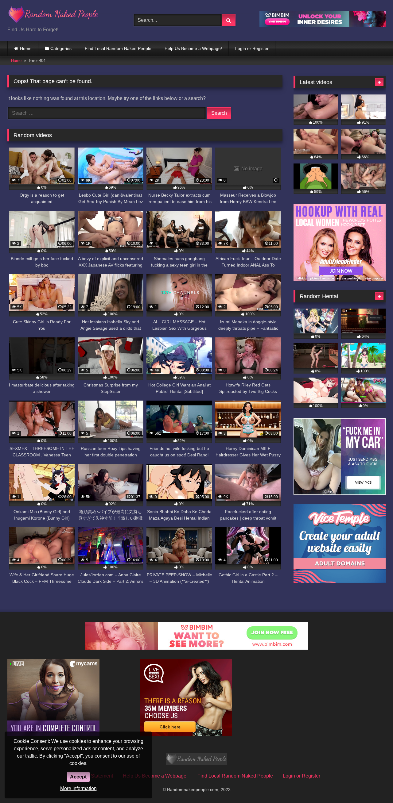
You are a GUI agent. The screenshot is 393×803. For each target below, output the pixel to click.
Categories (61, 48)
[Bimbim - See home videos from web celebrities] (196, 648)
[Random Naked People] (53, 15)
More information (78, 788)
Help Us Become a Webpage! (193, 48)
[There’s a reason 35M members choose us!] (186, 734)
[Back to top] (374, 785)
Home (26, 48)
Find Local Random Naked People (118, 48)
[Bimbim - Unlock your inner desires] (322, 25)
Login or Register (252, 48)
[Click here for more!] (340, 279)
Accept (78, 776)
